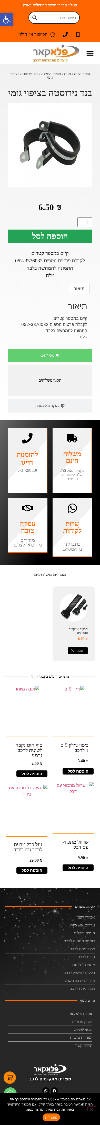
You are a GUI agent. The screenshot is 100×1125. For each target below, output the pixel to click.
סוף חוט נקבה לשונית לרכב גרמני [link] (28, 750)
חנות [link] (67, 74)
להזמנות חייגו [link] (27, 458)
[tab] (50, 355)
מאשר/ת (51, 1117)
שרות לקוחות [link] (72, 527)
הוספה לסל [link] (78, 651)
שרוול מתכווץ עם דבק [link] (75, 844)
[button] (90, 53)
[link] (6, 19)
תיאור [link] (79, 288)
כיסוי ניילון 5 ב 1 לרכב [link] (74, 747)
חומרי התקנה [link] (51, 74)
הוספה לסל (50, 236)
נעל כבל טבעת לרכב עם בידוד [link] (28, 847)
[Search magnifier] (34, 17)
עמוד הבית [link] (82, 74)
